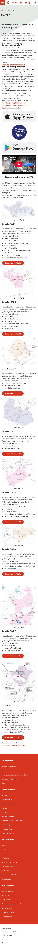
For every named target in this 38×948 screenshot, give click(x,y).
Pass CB (4, 808)
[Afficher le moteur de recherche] (35, 2)
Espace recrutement (8, 912)
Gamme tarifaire (7, 800)
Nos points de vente (8, 816)
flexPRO (4, 850)
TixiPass (4, 812)
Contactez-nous (7, 916)
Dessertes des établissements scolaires (14, 775)
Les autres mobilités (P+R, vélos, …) (13, 875)
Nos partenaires (7, 908)
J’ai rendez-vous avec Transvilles (12, 821)
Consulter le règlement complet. (14, 65)
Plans (3, 771)
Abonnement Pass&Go (9, 804)
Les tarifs (4, 795)
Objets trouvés (6, 879)
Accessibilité (6, 900)
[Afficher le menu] (2, 2)
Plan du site (5, 943)
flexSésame (5, 858)
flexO (3, 854)
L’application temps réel (9, 779)
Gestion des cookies (7, 935)
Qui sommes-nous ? (8, 891)
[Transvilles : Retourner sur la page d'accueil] (12, 2)
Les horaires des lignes (9, 766)
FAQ (3, 783)
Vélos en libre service (8, 866)
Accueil (3, 11)
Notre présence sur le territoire (12, 904)
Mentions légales (6, 928)
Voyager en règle (7, 829)
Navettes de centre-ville (9, 862)
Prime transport (7, 825)
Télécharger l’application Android (14, 105)
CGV (3, 939)
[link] (13, 263)
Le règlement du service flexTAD (13, 745)
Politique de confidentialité (9, 932)
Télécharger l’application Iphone (14, 103)
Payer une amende (8, 833)
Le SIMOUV (5, 895)
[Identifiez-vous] (29, 2)
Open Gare (5, 871)
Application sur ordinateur (11, 108)
